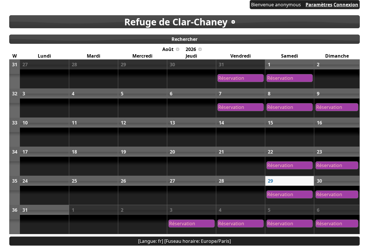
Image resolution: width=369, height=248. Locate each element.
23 (319, 152)
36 (14, 210)
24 (25, 181)
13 (172, 123)
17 (25, 152)
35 (14, 181)
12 (123, 123)
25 (74, 181)
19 (123, 152)
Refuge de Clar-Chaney (175, 22)
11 (74, 123)
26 (123, 181)
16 (319, 123)
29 (123, 64)
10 (25, 123)
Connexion (346, 4)
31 (14, 64)
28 (74, 64)
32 (14, 93)
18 (74, 152)
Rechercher (184, 39)
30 (172, 64)
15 (270, 123)
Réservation (231, 78)
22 (270, 152)
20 (172, 152)
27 (25, 64)
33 (14, 123)
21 (221, 152)
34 (14, 152)
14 (221, 123)
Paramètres (319, 4)
